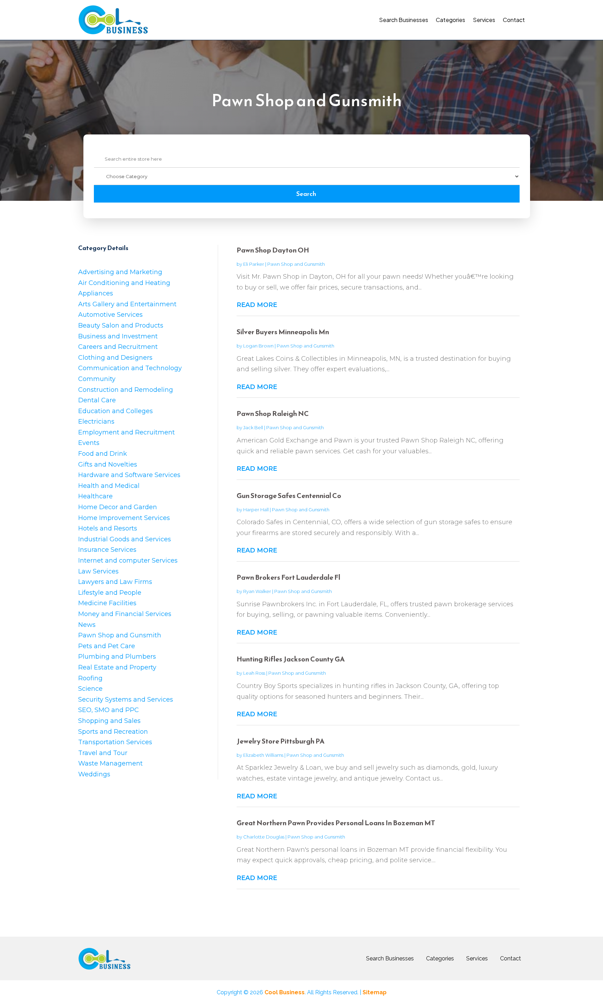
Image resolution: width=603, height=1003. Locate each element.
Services (484, 19)
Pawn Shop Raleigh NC (273, 413)
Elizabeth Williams (263, 755)
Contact (514, 19)
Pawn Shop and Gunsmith (296, 264)
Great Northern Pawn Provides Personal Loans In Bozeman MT (336, 823)
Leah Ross (254, 673)
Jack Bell (253, 427)
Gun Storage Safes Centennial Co (289, 495)
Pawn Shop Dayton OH (273, 250)
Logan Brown (258, 346)
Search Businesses (403, 19)
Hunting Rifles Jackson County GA (291, 659)
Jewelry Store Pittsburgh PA (281, 741)
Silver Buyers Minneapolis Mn (283, 332)
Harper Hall (256, 509)
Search (306, 193)
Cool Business (285, 992)
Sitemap (375, 992)
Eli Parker (253, 264)
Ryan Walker (257, 591)
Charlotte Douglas (263, 837)
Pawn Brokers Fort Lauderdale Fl (288, 577)
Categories (450, 19)
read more (257, 305)
